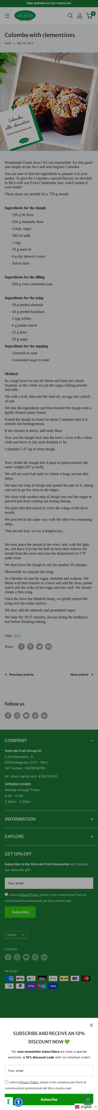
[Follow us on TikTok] (35, 715)
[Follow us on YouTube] (26, 715)
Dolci (8, 43)
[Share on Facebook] (21, 646)
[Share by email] (48, 646)
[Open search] (70, 15)
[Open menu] (7, 16)
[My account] (79, 15)
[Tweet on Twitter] (39, 646)
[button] (86, 1107)
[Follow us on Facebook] (8, 715)
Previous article (22, 674)
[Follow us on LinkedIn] (44, 715)
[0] (89, 16)
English (12, 934)
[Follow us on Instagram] (17, 715)
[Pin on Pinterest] (30, 646)
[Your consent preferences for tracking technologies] (8, 1101)
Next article (79, 674)
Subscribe (49, 1099)
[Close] (91, 1025)
